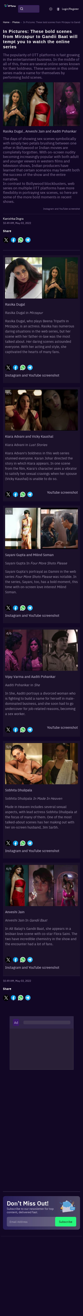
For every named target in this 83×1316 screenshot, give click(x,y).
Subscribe (65, 1221)
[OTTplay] (10, 9)
